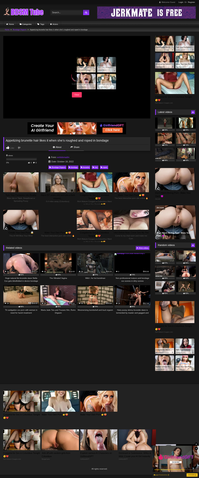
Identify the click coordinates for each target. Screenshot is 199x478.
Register (191, 2)
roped (105, 167)
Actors (55, 24)
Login (181, 2)
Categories (27, 24)
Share (76, 147)
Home (11, 24)
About (58, 147)
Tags (42, 24)
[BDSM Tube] (23, 12)
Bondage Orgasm (20, 30)
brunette (86, 167)
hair (96, 167)
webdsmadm (63, 157)
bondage (74, 167)
